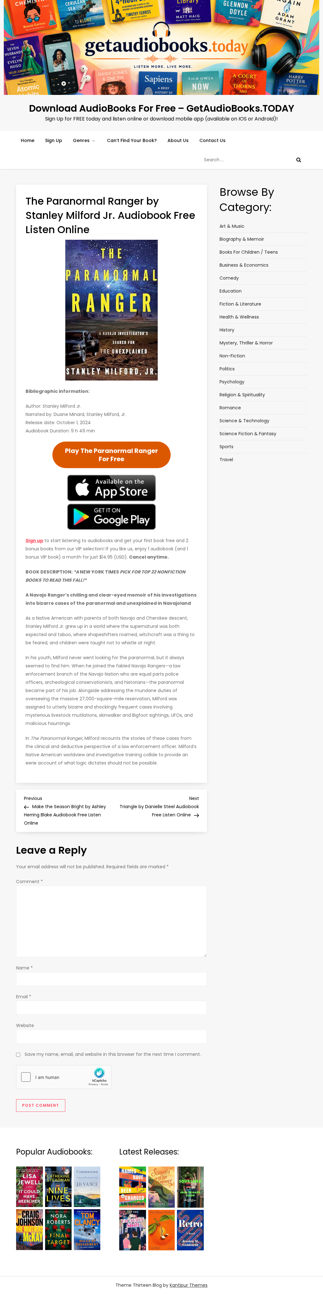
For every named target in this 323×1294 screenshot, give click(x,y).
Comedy (229, 278)
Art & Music (232, 226)
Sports (226, 446)
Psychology (232, 382)
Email (23, 997)
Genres (81, 140)
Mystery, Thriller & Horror (246, 343)
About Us (178, 140)
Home (27, 140)
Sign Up (53, 140)
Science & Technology (244, 421)
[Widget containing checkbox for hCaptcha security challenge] (63, 1077)
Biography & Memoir (242, 239)
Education (231, 291)
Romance (230, 408)
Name (24, 968)
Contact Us (212, 140)
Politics (227, 369)
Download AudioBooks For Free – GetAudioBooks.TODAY (161, 108)
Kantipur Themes (189, 1285)
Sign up (34, 540)
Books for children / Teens (249, 252)
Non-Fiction (232, 356)
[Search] (299, 159)
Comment (29, 881)
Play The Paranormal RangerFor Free (111, 454)
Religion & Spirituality (242, 395)
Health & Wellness (239, 317)
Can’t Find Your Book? (132, 140)
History (227, 330)
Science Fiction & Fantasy (248, 433)
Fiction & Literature (240, 304)
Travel (226, 459)
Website (25, 1025)
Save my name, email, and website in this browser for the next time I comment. (113, 1054)
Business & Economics (244, 265)
